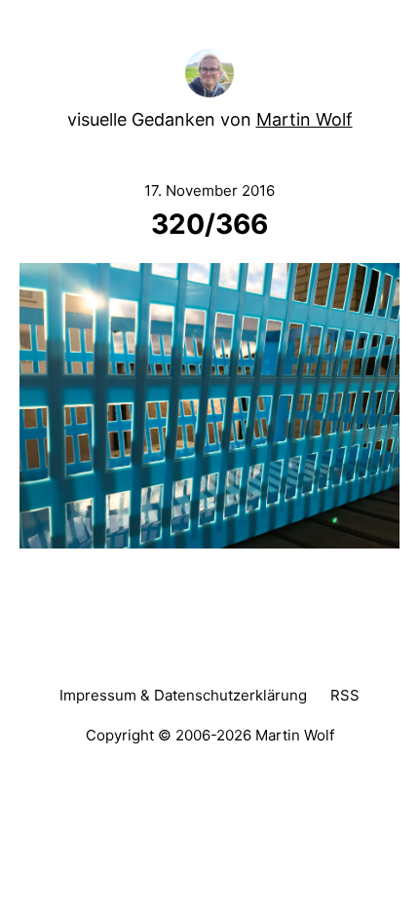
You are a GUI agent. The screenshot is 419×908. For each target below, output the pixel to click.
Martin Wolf (304, 119)
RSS (345, 695)
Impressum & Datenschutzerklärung (183, 695)
